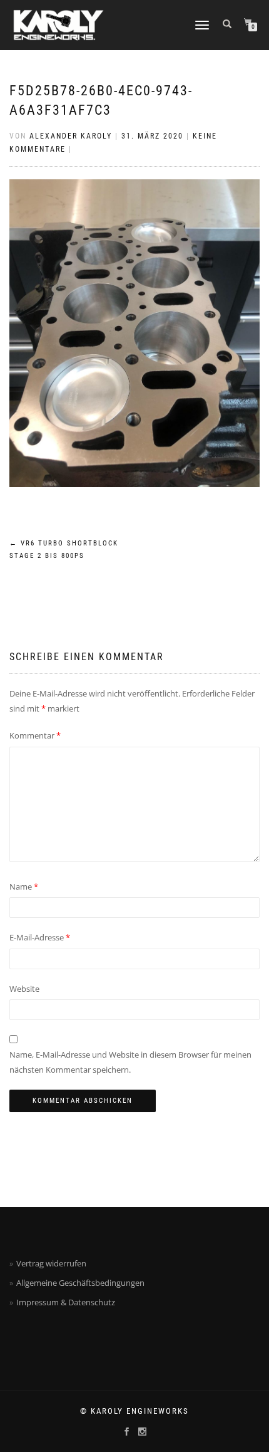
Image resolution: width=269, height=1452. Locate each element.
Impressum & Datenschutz (65, 1302)
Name (23, 886)
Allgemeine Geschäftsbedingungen (80, 1282)
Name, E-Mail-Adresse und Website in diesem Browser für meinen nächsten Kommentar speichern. (130, 1062)
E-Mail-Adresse (39, 937)
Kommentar (35, 735)
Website (24, 988)
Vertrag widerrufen (51, 1263)
